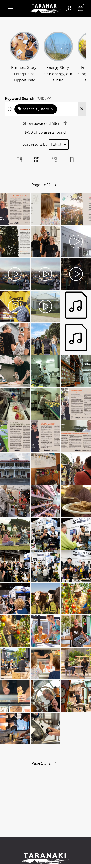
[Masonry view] (19, 160)
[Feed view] (72, 160)
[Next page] (55, 185)
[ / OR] (45, 99)
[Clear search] (82, 109)
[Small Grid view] (54, 160)
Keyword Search (29, 97)
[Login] (69, 8)
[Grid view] (37, 160)
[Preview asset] (15, 209)
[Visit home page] (45, 8)
